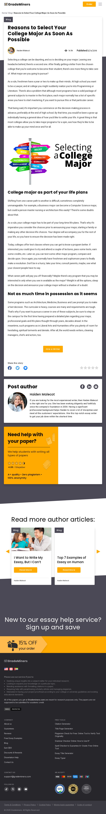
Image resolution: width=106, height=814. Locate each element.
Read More (26, 569)
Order (89, 4)
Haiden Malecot (23, 51)
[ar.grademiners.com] (16, 669)
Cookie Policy (45, 805)
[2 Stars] (85, 367)
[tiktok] (6, 789)
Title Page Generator (64, 729)
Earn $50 (8, 748)
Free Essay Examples (13, 738)
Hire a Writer (53, 349)
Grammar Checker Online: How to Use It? (72, 741)
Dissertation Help (11, 757)
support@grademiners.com (17, 776)
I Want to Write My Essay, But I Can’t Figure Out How (28, 562)
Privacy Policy (30, 805)
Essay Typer (60, 758)
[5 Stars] (96, 367)
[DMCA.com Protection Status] (12, 709)
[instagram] (19, 789)
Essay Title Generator (64, 753)
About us (8, 724)
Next (98, 551)
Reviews (7, 733)
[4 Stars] (92, 367)
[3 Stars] (89, 367)
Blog (6, 743)
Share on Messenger (25, 368)
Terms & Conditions (12, 805)
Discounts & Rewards (13, 753)
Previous (7, 551)
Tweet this (18, 368)
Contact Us (8, 762)
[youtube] (26, 789)
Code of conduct (84, 805)
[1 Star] (81, 367)
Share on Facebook (10, 368)
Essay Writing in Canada (11, 669)
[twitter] (13, 789)
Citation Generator (62, 724)
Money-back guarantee (64, 805)
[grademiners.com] (6, 669)
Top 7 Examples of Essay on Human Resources (71, 562)
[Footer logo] (15, 661)
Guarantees (9, 729)
